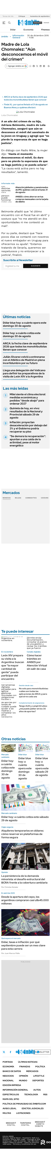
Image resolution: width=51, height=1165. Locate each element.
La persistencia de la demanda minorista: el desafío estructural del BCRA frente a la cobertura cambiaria (24, 879)
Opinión (23, 1076)
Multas (7, 1113)
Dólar (13, 29)
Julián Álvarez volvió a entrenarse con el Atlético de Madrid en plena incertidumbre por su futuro (24, 360)
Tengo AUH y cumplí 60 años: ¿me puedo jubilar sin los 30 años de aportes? (33, 709)
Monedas (7, 498)
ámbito (4, 37)
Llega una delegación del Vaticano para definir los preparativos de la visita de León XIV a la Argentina (24, 373)
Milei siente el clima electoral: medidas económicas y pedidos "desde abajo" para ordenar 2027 (28, 399)
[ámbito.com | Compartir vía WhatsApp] (30, 66)
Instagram (17, 1052)
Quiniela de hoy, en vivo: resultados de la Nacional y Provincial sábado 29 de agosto (26, 413)
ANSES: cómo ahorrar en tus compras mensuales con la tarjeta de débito (31, 199)
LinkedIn (24, 1052)
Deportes (38, 1080)
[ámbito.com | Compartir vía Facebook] (34, 66)
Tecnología (31, 1094)
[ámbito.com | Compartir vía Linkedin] (40, 66)
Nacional (8, 1080)
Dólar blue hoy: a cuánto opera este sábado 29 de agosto (42, 767)
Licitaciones (23, 1113)
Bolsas (18, 498)
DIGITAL (11, 1124)
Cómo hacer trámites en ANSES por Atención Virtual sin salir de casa (37, 662)
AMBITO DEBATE (40, 1124)
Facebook (10, 1052)
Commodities (31, 498)
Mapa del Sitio (11, 1099)
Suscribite (35, 266)
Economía (28, 29)
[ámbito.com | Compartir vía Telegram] (44, 66)
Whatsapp (38, 1052)
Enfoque (22, 16)
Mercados (32, 1071)
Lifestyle (38, 1076)
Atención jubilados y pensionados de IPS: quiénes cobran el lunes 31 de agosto (31, 190)
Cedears (44, 498)
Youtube (31, 1052)
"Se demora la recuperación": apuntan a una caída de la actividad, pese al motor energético (28, 441)
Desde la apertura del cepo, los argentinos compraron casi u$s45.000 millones (25, 900)
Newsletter (42, 1052)
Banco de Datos (12, 1071)
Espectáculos (11, 1094)
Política (40, 1066)
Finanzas (45, 29)
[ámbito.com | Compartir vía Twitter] (37, 66)
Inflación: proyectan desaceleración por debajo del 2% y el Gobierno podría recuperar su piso (28, 427)
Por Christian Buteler (9, 887)
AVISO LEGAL (9, 1108)
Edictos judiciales (33, 1108)
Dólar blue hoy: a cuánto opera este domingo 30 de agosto (24, 324)
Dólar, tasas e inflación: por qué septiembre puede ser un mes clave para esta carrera (23, 945)
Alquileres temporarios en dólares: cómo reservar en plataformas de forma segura (22, 834)
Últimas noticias (27, 1062)
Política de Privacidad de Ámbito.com (24, 1103)
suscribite (37, 22)
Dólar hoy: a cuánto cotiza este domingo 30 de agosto (22, 334)
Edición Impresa (12, 1085)
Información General (18, 37)
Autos (37, 1089)
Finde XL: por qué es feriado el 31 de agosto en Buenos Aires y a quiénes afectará (26, 106)
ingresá (46, 22)
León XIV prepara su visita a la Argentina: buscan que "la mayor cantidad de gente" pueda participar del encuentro (12, 667)
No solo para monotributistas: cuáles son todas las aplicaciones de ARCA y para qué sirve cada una (33, 692)
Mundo (23, 1080)
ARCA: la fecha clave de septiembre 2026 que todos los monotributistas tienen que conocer (25, 98)
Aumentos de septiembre (40, 16)
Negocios (8, 1076)
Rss (45, 1094)
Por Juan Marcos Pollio (10, 953)
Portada (8, 1062)
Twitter (4, 1052)
